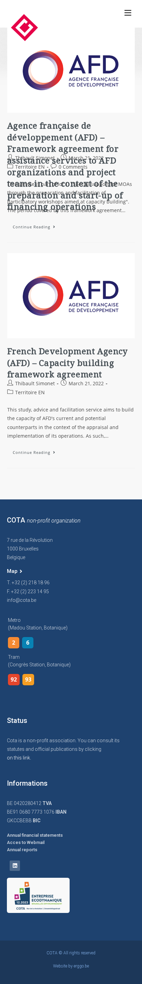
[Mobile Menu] (127, 13)
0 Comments (73, 166)
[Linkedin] (15, 866)
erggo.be (81, 966)
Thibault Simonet (35, 158)
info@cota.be (21, 600)
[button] (14, 571)
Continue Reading (37, 225)
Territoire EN (30, 166)
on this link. (19, 758)
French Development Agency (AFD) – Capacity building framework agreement (67, 362)
